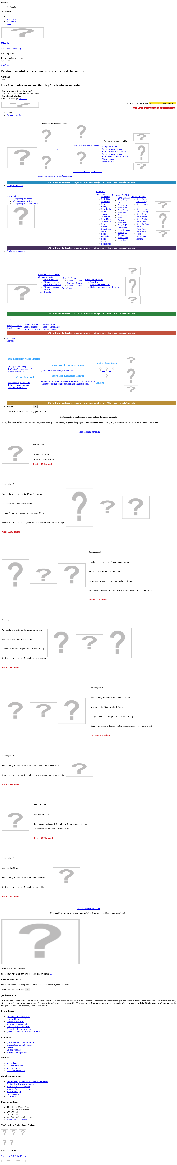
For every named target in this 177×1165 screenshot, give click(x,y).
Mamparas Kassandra (100, 192)
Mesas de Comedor (75, 286)
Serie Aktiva (123, 222)
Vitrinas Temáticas (51, 282)
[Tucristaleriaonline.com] (22, 38)
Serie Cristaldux (122, 218)
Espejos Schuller (50, 329)
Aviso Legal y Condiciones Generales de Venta (27, 1081)
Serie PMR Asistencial (122, 226)
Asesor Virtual (13, 196)
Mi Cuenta (11, 21)
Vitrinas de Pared (50, 279)
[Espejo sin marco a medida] (46, 144)
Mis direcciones (13, 1068)
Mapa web (11, 1096)
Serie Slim (140, 229)
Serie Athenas (104, 240)
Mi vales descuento (15, 1065)
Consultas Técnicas (15, 1021)
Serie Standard (124, 198)
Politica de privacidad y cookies (20, 1084)
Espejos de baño (31, 324)
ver (50, 974)
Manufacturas (108, 161)
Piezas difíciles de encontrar (19, 1029)
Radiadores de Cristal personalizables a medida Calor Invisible (68, 381)
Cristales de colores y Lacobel (115, 156)
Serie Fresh (106, 216)
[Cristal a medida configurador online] (81, 166)
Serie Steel (122, 240)
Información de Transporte (18, 1086)
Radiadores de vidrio (94, 279)
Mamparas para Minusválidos (25, 204)
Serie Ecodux (123, 210)
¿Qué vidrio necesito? (16, 1019)
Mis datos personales (16, 1070)
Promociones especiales (17, 1052)
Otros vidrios (108, 159)
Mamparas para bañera (22, 201)
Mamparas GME (138, 196)
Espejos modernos (15, 328)
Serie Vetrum (142, 209)
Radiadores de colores (100, 284)
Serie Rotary (141, 201)
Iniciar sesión (12, 19)
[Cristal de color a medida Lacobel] (81, 140)
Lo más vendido (14, 1050)
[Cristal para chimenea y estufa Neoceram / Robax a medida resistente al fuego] (46, 170)
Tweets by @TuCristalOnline (14, 1156)
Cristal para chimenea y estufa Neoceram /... (55, 176)
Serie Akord (141, 231)
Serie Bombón (105, 235)
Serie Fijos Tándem (122, 233)
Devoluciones (13, 1094)
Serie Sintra (106, 244)
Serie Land (122, 215)
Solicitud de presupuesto (17, 1024)
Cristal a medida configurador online (87, 172)
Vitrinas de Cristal (45, 277)
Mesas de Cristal (69, 278)
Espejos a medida (14, 325)
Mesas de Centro (74, 281)
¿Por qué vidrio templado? (19, 366)
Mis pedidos (12, 1063)
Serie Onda (106, 221)
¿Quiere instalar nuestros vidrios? (21, 1042)
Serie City (105, 199)
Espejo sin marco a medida (48, 150)
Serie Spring (123, 237)
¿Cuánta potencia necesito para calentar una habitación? (65, 384)
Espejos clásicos (31, 327)
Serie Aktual (141, 216)
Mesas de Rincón (74, 283)
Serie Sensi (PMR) (106, 230)
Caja (9, 24)
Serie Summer (124, 230)
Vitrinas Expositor (51, 287)
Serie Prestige (142, 219)
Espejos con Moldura (33, 329)
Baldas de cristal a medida (49, 274)
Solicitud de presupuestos (19, 382)
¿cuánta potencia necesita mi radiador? (23, 1031)
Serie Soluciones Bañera (141, 236)
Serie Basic (141, 214)
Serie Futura (141, 199)
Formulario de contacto (17, 1120)
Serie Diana (106, 219)
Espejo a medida (109, 146)
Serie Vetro (122, 205)
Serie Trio (140, 226)
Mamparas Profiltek (120, 195)
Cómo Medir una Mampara (18, 1026)
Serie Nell (122, 213)
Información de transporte (19, 385)
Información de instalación (18, 1089)
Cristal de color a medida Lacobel (86, 146)
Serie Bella (106, 209)
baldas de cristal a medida (88, 432)
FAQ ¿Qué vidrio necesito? (20, 369)
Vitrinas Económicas (52, 284)
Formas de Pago (14, 1091)
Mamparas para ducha (22, 199)
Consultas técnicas (16, 371)
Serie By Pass (142, 224)
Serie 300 (105, 201)
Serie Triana (104, 212)
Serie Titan (141, 221)
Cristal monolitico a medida (114, 151)
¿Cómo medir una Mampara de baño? (57, 370)
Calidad (10, 1047)
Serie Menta (104, 225)
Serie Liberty (104, 205)
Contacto (100, 383)
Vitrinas (46, 289)
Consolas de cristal (70, 288)
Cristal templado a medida (113, 149)
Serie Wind (122, 208)
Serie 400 (105, 196)
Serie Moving (142, 211)
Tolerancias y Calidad (17, 387)
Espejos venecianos (51, 327)
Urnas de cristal (44, 292)
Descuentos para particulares (19, 1045)
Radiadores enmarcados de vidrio (104, 287)
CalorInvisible (96, 282)
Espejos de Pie (49, 324)
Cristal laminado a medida (113, 154)
